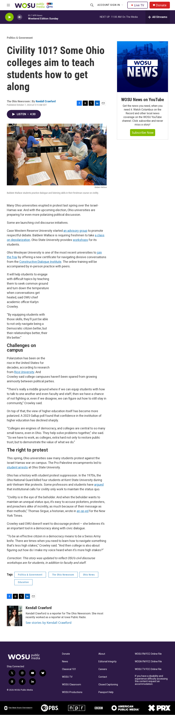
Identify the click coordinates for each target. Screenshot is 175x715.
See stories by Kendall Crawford (48, 623)
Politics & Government (20, 37)
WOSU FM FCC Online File (148, 654)
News (65, 661)
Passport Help (105, 692)
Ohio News (89, 574)
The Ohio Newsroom (63, 574)
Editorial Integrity (107, 661)
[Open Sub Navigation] (122, 5)
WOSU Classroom (71, 684)
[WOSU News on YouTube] (142, 66)
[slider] (25, 17)
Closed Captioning (108, 684)
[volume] (20, 17)
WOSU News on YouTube (142, 99)
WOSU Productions (72, 692)
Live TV (139, 5)
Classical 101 (69, 669)
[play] (9, 17)
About (101, 654)
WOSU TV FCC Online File (148, 669)
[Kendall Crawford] (14, 616)
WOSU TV (67, 677)
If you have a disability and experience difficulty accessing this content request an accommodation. (151, 680)
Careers (102, 669)
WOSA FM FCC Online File (148, 661)
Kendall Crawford (46, 101)
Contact (102, 677)
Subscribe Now (142, 132)
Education (23, 582)
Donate (161, 5)
